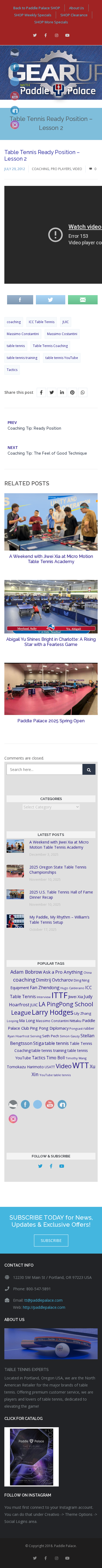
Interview (44, 997)
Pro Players (61, 169)
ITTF (59, 995)
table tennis (16, 345)
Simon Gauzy (70, 1036)
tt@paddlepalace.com (43, 1300)
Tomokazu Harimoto (25, 1066)
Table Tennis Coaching (50, 345)
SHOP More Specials (51, 22)
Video (77, 169)
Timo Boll (55, 1058)
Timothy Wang (76, 1058)
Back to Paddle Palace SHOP (36, 7)
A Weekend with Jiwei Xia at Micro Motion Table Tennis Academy (51, 559)
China (88, 972)
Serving (35, 1036)
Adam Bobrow (26, 972)
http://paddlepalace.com (44, 1307)
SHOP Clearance (74, 15)
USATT (50, 1067)
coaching (14, 322)
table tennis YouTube (61, 357)
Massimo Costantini (62, 334)
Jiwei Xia (75, 996)
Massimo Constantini (23, 334)
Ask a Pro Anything (63, 972)
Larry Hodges (52, 1012)
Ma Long (27, 1020)
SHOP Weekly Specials (32, 15)
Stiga (38, 1043)
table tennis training (22, 357)
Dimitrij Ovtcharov (54, 980)
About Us (76, 7)
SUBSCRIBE (51, 1240)
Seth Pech (50, 1035)
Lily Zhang (82, 1013)
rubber (89, 1028)
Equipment (19, 987)
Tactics (12, 369)
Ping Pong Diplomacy (49, 1028)
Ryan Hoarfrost (18, 1036)
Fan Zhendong (45, 988)
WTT (80, 1065)
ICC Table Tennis (41, 322)
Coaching (40, 169)
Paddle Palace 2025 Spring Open (51, 720)
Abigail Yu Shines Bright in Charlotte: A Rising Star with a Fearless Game (51, 642)
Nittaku (75, 1020)
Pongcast (76, 1028)
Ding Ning (81, 980)
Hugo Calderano (72, 988)
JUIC (66, 322)
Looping (12, 1021)
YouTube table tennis (55, 1075)
